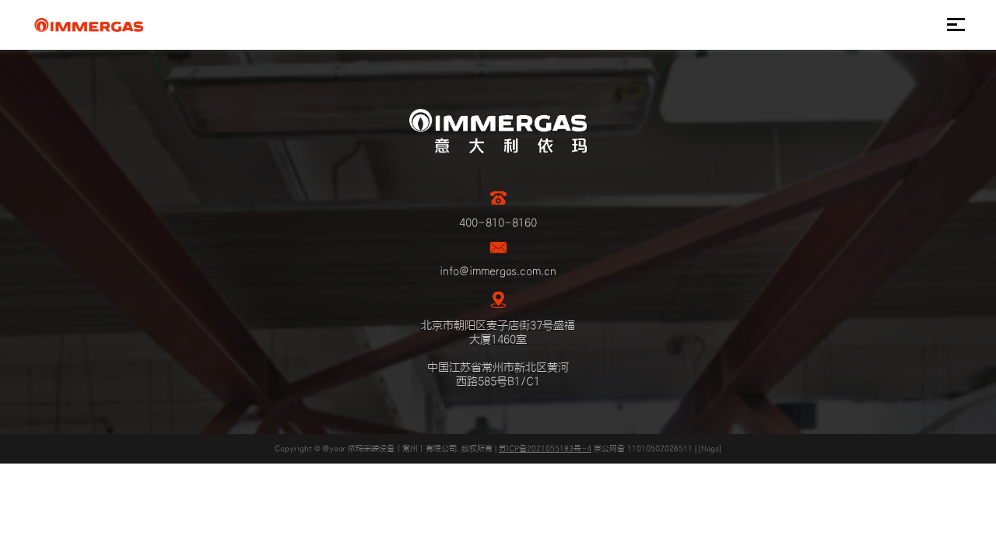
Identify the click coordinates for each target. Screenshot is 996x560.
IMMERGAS (88, 25)
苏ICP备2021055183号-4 (545, 448)
